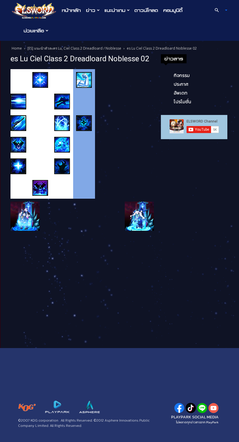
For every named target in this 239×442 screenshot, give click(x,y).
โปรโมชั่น (182, 101)
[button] (218, 10)
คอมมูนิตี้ (172, 10)
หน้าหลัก (71, 10)
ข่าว (90, 10)
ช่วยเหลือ (34, 30)
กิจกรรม (182, 75)
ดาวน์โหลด (146, 10)
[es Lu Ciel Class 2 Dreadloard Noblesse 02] (52, 133)
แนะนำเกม (114, 10)
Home (17, 48)
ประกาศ (181, 84)
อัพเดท (180, 92)
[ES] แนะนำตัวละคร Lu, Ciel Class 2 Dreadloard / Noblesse (74, 48)
